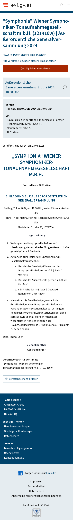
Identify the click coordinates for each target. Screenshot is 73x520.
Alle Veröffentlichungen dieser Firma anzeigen (29, 61)
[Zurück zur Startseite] (17, 5)
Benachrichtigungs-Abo (18, 448)
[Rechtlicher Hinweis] (65, 87)
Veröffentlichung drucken (23, 379)
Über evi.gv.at (12, 453)
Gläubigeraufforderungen (18, 431)
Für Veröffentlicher (15, 409)
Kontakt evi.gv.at (14, 458)
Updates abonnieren (38, 68)
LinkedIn (51, 473)
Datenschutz (11, 436)
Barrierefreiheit (37, 486)
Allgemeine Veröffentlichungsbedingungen (36, 496)
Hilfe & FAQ (10, 414)
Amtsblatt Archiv (14, 405)
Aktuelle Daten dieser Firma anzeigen (24, 55)
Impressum (36, 481)
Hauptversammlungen (17, 426)
